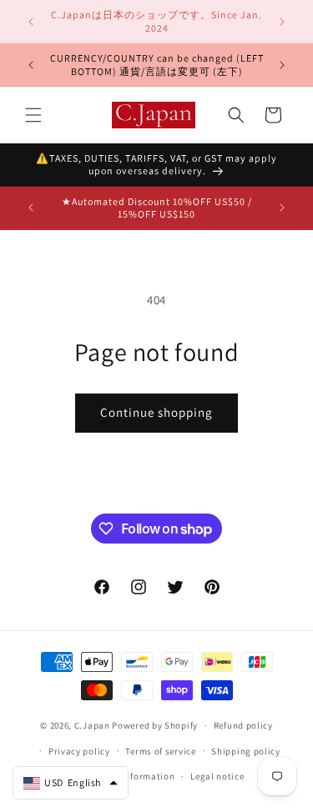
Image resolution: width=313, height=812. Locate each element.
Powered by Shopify (155, 725)
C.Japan (92, 725)
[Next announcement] (282, 21)
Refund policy (243, 725)
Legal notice (217, 776)
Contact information (129, 776)
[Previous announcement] (31, 21)
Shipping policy (245, 751)
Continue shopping (156, 412)
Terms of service (160, 751)
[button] (33, 115)
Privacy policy (79, 751)
